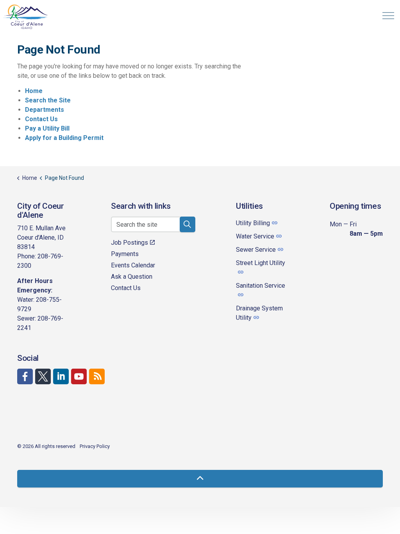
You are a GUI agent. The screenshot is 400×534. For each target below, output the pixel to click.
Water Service (255, 236)
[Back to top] (200, 478)
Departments (44, 109)
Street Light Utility (260, 263)
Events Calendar (133, 265)
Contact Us (41, 119)
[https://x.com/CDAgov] (43, 376)
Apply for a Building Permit (64, 138)
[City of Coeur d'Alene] (26, 16)
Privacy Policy (95, 446)
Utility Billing (253, 223)
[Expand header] (388, 15)
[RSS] (97, 376)
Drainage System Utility (259, 313)
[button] (187, 224)
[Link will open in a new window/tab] (25, 376)
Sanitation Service (260, 285)
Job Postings (129, 242)
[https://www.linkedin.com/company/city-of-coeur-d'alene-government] (61, 376)
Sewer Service (256, 249)
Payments (125, 254)
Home (34, 91)
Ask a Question (131, 276)
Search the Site (48, 100)
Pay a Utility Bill (47, 128)
